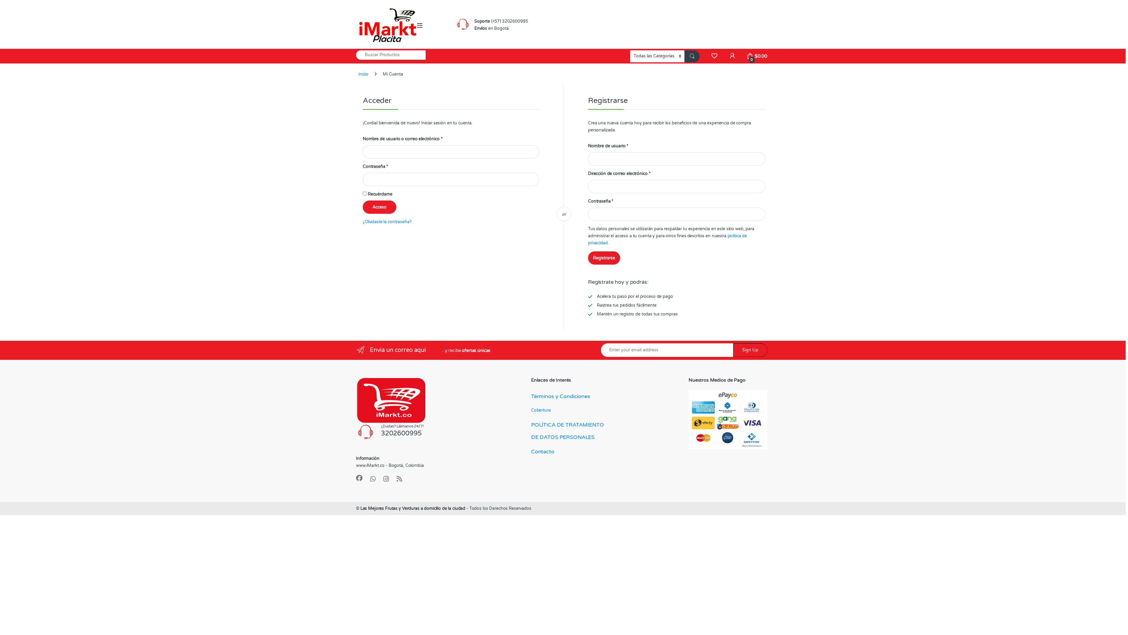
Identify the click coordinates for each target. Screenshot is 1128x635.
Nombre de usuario (608, 145)
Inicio (363, 74)
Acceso (379, 207)
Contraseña (375, 166)
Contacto (542, 451)
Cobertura (541, 410)
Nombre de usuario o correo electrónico (402, 138)
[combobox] (391, 55)
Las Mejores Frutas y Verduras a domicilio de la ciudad (412, 508)
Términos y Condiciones (560, 396)
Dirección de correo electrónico (619, 173)
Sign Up (750, 349)
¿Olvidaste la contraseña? (387, 221)
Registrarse (604, 257)
